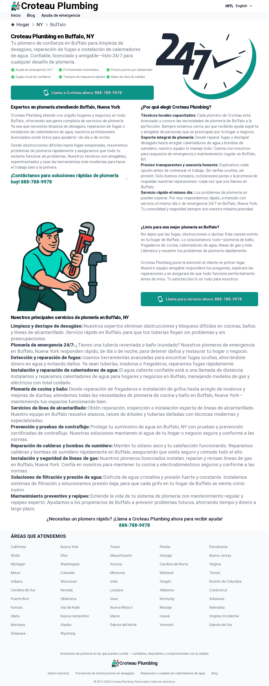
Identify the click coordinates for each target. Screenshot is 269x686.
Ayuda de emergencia (60, 15)
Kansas (17, 607)
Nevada (66, 590)
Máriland (166, 573)
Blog (31, 15)
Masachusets (121, 555)
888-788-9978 (134, 525)
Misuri (15, 573)
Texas (115, 547)
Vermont (166, 625)
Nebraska (217, 607)
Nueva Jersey (220, 555)
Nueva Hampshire (74, 616)
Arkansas (216, 599)
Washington (70, 564)
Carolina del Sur (23, 590)
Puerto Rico (20, 599)
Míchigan (18, 564)
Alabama (167, 590)
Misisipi (166, 607)
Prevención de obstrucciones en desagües (104, 673)
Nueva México (121, 607)
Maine (115, 616)
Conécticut (218, 590)
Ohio (64, 555)
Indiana (16, 581)
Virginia (215, 564)
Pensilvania (218, 547)
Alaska (65, 625)
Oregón (165, 581)
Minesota (117, 573)
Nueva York (69, 547)
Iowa (114, 599)
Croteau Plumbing (122, 681)
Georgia (166, 555)
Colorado (67, 573)
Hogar (22, 24)
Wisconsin (68, 581)
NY (39, 24)
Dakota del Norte (123, 625)
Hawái (165, 616)
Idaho (15, 616)
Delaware (18, 633)
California (18, 547)
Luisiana (116, 590)
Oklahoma (68, 599)
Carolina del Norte (174, 564)
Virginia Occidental (224, 616)
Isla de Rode (70, 607)
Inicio (16, 15)
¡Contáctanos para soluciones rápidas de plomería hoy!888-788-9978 (65, 179)
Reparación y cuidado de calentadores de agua (173, 673)
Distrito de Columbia (225, 581)
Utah (114, 581)
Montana (18, 625)
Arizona (116, 564)
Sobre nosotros (58, 673)
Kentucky (167, 599)
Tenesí (214, 573)
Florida (165, 547)
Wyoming (67, 633)
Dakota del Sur (220, 625)
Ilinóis (15, 555)
